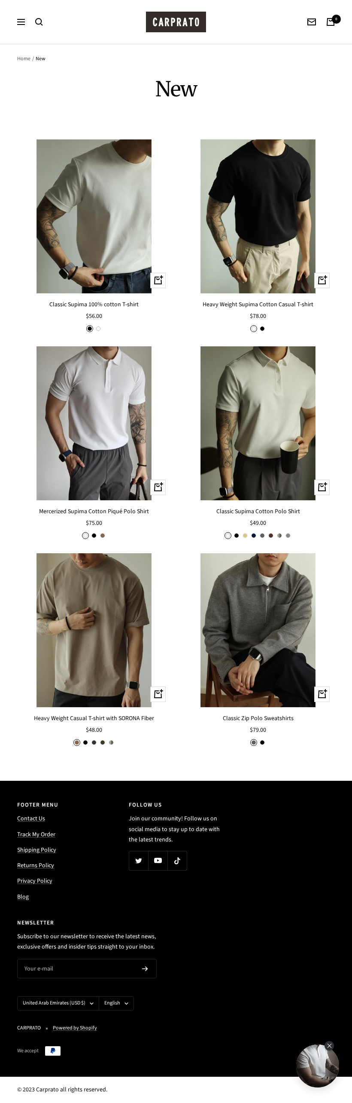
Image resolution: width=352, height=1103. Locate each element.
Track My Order (36, 834)
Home (23, 58)
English (112, 1003)
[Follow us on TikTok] (177, 860)
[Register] (145, 968)
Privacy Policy (34, 881)
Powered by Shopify (75, 1028)
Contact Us (31, 818)
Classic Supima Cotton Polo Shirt (258, 511)
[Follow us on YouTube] (157, 860)
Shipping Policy (36, 850)
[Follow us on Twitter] (138, 860)
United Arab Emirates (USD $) (54, 1003)
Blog (23, 897)
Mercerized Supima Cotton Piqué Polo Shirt (94, 511)
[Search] (39, 22)
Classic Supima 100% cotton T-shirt (94, 304)
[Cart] (330, 22)
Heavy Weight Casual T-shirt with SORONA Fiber (94, 718)
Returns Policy (35, 865)
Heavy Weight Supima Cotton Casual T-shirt (258, 304)
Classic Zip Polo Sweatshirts (258, 718)
